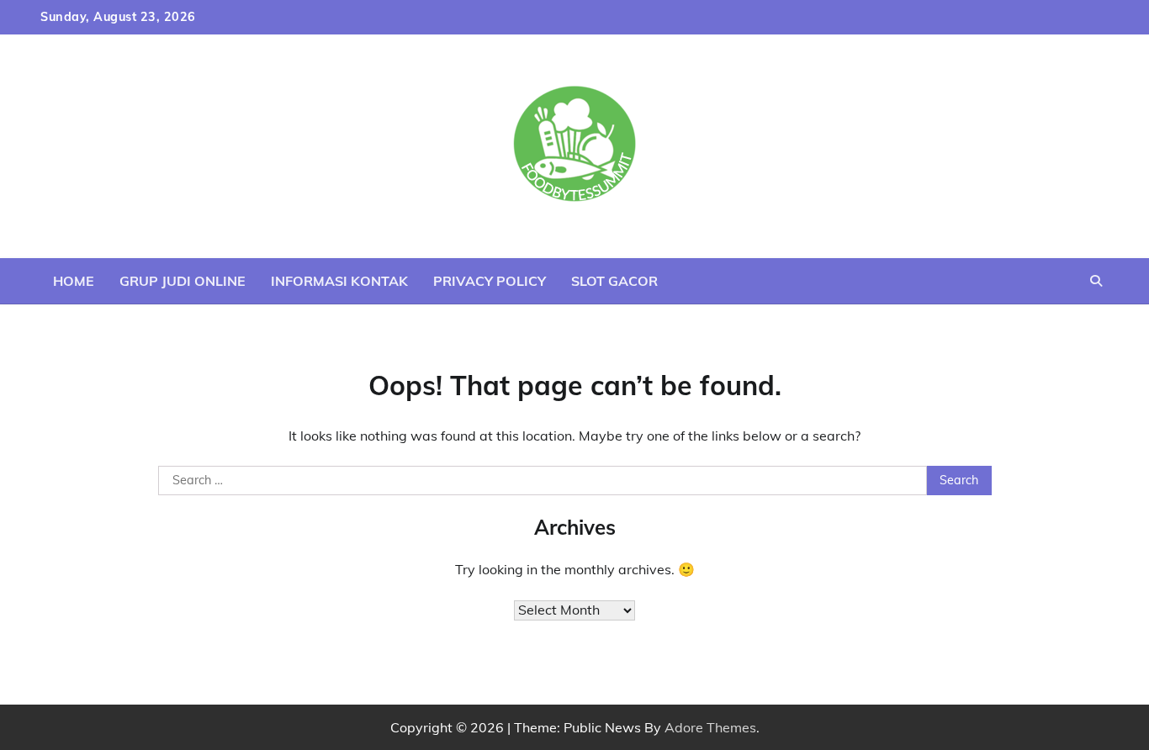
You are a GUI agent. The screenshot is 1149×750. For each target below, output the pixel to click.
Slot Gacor (614, 280)
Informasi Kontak (339, 280)
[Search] (1096, 280)
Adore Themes (710, 727)
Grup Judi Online (182, 280)
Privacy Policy (489, 280)
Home (73, 280)
